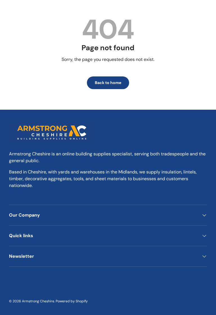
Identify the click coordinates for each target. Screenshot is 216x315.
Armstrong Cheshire (38, 301)
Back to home (108, 82)
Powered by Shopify (72, 301)
